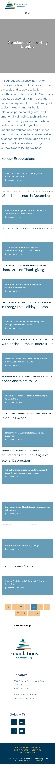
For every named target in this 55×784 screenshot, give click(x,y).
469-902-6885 (29, 694)
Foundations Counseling (16, 5)
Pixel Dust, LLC (30, 760)
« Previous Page (22, 625)
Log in (39, 760)
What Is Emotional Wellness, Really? (22, 545)
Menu (27, 13)
